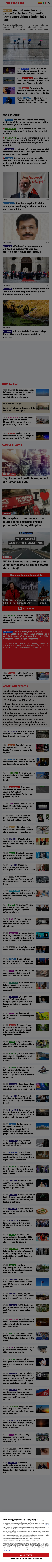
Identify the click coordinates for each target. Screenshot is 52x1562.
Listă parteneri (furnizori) (8, 1550)
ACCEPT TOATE (26, 1555)
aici (18, 1534)
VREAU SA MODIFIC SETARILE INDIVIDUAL (26, 1558)
